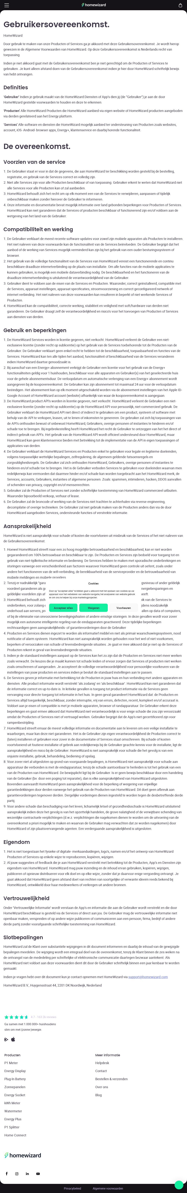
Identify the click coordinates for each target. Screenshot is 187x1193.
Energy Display (15, 1071)
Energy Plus (12, 1119)
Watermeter (13, 1111)
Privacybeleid (72, 1188)
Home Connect (15, 1135)
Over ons (101, 1087)
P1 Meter (11, 1063)
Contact (101, 1071)
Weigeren (93, 608)
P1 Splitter (11, 1127)
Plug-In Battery (15, 1079)
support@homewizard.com (148, 977)
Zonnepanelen (14, 1087)
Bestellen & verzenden (111, 1079)
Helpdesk (102, 1063)
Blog (98, 1095)
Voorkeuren (124, 608)
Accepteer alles (63, 608)
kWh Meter (12, 1103)
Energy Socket (14, 1095)
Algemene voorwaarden (108, 1188)
